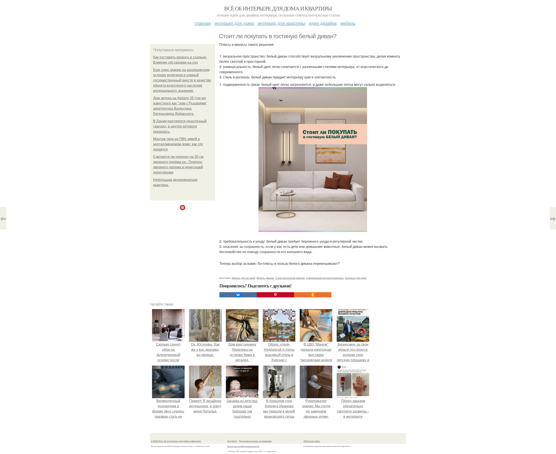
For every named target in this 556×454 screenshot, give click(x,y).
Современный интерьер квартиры (325, 278)
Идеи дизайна (323, 23)
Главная (203, 23)
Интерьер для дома (234, 23)
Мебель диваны (265, 278)
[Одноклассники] (312, 294)
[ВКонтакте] (238, 294)
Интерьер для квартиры (281, 23)
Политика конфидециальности (243, 446)
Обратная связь (311, 440)
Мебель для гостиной (243, 278)
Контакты (232, 440)
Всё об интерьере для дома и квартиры (278, 8)
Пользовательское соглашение (255, 440)
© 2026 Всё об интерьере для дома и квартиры (176, 440)
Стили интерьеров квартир (290, 278)
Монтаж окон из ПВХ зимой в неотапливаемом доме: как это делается (178, 144)
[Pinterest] (275, 294)
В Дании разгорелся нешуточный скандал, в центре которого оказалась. (180, 126)
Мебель (348, 23)
